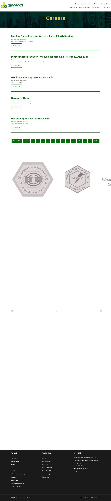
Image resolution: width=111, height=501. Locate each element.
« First (26, 141)
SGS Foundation (104, 4)
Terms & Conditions (85, 497)
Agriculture (14, 458)
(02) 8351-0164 (79, 465)
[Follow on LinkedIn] (77, 472)
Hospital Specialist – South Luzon (30, 118)
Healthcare (14, 470)
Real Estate (14, 480)
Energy (13, 464)
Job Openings (96, 7)
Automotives (15, 461)
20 (79, 141)
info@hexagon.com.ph (81, 468)
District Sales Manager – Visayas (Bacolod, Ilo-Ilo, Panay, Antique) (49, 56)
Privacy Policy (96, 497)
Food (12, 467)
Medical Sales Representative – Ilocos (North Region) (42, 36)
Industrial (13, 477)
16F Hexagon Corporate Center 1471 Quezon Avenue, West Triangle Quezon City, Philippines (86, 460)
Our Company (85, 4)
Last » (96, 141)
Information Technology (18, 474)
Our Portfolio (71, 7)
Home (77, 4)
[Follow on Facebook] (75, 472)
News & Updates (84, 7)
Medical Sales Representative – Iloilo (32, 77)
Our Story (94, 4)
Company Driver (20, 98)
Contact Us (106, 7)
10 (73, 141)
